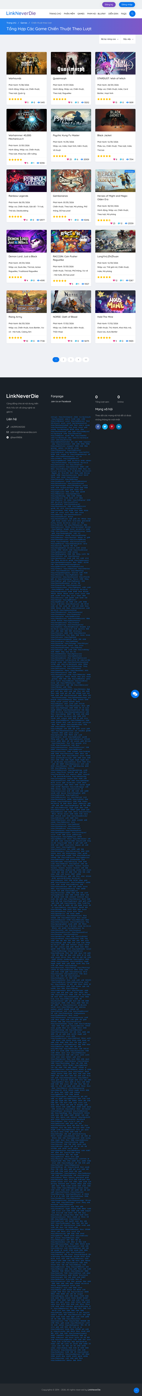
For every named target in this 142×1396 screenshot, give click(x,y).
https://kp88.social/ (74, 737)
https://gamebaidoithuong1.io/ (61, 832)
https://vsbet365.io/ (76, 961)
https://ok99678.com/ (58, 635)
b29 (77, 606)
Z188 (79, 639)
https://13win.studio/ (57, 967)
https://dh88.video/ (73, 726)
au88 (57, 691)
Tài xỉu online (86, 995)
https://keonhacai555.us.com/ (61, 932)
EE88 (83, 581)
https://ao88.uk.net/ (83, 855)
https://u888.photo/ (78, 679)
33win (76, 546)
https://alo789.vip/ (57, 1167)
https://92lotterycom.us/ (59, 672)
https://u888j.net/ (68, 681)
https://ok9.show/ (70, 762)
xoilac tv (67, 419)
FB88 (60, 679)
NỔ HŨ (86, 604)
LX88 (58, 918)
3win (82, 1121)
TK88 (74, 855)
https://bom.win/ (56, 546)
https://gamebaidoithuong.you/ (61, 562)
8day (68, 596)
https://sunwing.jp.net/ (58, 778)
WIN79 (58, 1190)
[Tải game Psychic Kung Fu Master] (71, 120)
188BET (57, 652)
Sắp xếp (127, 39)
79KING (67, 527)
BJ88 (68, 1034)
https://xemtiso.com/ (70, 1005)
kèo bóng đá (68, 1111)
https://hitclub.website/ (59, 463)
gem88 (53, 508)
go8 (66, 693)
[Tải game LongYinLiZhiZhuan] (115, 241)
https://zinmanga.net (66, 417)
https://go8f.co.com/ (57, 1123)
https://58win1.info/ (57, 930)
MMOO (71, 785)
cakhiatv (61, 448)
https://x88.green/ (57, 704)
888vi (57, 1117)
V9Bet (75, 1182)
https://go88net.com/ (75, 656)
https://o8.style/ (56, 600)
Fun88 (73, 419)
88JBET (71, 1065)
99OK (78, 1125)
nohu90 (53, 620)
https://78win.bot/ (71, 537)
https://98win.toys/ (83, 967)
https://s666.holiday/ (57, 870)
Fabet (58, 1186)
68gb (88, 689)
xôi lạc (77, 429)
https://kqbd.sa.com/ (66, 1204)
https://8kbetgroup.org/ (76, 1088)
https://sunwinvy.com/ (68, 1119)
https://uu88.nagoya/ (77, 787)
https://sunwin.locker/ (63, 444)
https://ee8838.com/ (62, 720)
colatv (70, 438)
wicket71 (60, 1009)
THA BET (59, 1136)
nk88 (81, 791)
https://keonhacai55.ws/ (80, 932)
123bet (79, 853)
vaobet (69, 500)
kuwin (87, 708)
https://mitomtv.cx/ (57, 926)
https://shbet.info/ (80, 633)
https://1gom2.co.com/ (74, 654)
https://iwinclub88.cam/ (71, 997)
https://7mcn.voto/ (57, 633)
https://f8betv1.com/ (68, 1130)
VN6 (52, 1067)
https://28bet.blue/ (57, 537)
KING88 (53, 918)
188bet (84, 1209)
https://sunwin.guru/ (57, 641)
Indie (120, 89)
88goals (54, 473)
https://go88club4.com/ (58, 552)
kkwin (75, 1001)
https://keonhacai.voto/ (58, 506)
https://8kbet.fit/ (56, 1090)
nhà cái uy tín (55, 423)
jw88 (52, 1171)
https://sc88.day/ (83, 650)
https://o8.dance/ (70, 1061)
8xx (81, 456)
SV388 (67, 1132)
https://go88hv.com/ (75, 749)
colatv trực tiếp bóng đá (59, 438)
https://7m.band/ (73, 623)
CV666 (89, 1161)
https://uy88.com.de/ (58, 795)
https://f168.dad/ (56, 687)
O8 (83, 708)
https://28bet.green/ (58, 986)
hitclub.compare (71, 853)
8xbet (76, 778)
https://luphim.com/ (57, 527)
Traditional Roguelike (28, 271)
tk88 (81, 575)
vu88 (82, 868)
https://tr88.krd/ (56, 1177)
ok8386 (69, 799)
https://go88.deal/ (57, 504)
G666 (57, 940)
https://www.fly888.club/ (78, 539)
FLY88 (66, 498)
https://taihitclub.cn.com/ (75, 566)
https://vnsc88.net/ (81, 681)
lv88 (81, 957)
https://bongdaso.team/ (59, 623)
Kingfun (85, 801)
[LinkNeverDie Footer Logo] (23, 395)
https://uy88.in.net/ (72, 795)
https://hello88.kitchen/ (58, 654)
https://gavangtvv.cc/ (58, 913)
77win (68, 635)
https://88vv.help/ (57, 1049)
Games (81, 13)
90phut (67, 670)
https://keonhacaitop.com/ (73, 514)
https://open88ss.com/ (73, 1194)
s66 (52, 897)
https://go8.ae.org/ (75, 972)
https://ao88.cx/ (56, 866)
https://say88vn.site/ (69, 847)
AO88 (84, 639)
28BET (56, 1005)
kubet (78, 419)
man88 (79, 1144)
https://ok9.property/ (65, 579)
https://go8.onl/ (74, 864)
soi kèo (76, 448)
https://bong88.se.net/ (71, 627)
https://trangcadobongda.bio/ (61, 573)
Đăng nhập (127, 4)
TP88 (65, 1067)
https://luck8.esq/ (74, 976)
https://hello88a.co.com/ (59, 770)
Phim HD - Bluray (96, 13)
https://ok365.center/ (74, 450)
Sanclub (75, 552)
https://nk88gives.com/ (72, 1165)
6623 (88, 1190)
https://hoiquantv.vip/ (58, 585)
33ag (83, 963)
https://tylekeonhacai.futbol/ (60, 442)
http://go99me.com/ (74, 928)
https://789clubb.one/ (74, 485)
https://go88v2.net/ (57, 895)
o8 (56, 579)
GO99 (84, 716)
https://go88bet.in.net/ (58, 839)
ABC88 (82, 895)
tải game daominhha (67, 487)
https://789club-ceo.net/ (59, 645)
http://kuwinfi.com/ (57, 1001)
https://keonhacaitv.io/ (58, 799)
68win (77, 745)
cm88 (70, 550)
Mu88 (63, 1190)
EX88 (75, 953)
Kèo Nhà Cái (55, 803)
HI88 (64, 1138)
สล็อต (85, 525)
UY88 (52, 787)
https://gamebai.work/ (58, 558)
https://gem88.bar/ (71, 452)
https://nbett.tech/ (57, 1165)
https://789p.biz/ (70, 967)
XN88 (59, 1022)
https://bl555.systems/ (58, 668)
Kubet (64, 789)
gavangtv (54, 448)
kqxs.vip (63, 793)
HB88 (73, 1107)
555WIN (87, 1113)
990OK (86, 1194)
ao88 (66, 598)
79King (78, 554)
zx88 (86, 1115)
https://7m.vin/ (61, 772)
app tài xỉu (81, 629)
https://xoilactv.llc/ (70, 903)
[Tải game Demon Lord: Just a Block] (27, 241)
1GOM (71, 473)
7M (75, 1105)
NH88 (71, 1132)
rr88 (86, 598)
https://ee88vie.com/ (78, 421)
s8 (73, 843)
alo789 (54, 878)
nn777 (76, 498)
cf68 (58, 891)
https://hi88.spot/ (57, 1111)
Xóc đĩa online (76, 471)
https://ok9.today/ (57, 1134)
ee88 (88, 758)
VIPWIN (53, 970)
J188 (72, 791)
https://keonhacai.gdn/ (58, 485)
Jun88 (72, 492)
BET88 (75, 880)
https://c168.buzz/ (60, 907)
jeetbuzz (54, 1009)
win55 (86, 893)
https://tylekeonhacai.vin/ (72, 620)
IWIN (71, 425)
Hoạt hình (109, 93)
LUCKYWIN (82, 1159)
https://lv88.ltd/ (60, 726)
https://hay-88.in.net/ (58, 774)
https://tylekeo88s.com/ (59, 876)
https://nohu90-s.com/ (73, 1022)
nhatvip (53, 853)
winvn (69, 820)
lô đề (75, 629)
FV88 (81, 814)
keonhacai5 (54, 1204)
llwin (52, 984)
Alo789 (72, 429)
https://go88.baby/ (72, 641)
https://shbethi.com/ (70, 569)
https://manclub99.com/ (59, 517)
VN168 (69, 751)
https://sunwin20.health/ (59, 1024)
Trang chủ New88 (73, 1167)
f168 (71, 546)
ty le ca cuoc (62, 471)
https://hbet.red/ (76, 797)
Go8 (82, 1125)
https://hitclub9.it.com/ (58, 780)
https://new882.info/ (72, 938)
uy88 (58, 664)
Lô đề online (61, 604)
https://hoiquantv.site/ (73, 585)
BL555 (65, 737)
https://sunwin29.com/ (58, 849)
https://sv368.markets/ (58, 990)
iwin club (74, 583)
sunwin (67, 421)
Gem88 (74, 1186)
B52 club (87, 473)
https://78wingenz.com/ (59, 674)
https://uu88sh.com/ (77, 1026)
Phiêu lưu (101, 146)
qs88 (74, 718)
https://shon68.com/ (57, 1209)
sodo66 (53, 822)
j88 (81, 805)
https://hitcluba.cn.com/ (77, 747)
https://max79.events (62, 1192)
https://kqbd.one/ (57, 627)
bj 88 (68, 791)
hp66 (52, 695)
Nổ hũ (85, 544)
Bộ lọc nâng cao (108, 39)
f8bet (74, 562)
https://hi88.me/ (56, 581)
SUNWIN (80, 699)
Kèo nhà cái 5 (86, 471)
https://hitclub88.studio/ (80, 816)
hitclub (75, 427)
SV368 (69, 920)
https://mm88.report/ (65, 801)
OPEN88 (79, 496)
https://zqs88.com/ (57, 1061)
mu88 (62, 693)
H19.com (63, 957)
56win (84, 1213)
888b (63, 988)
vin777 (66, 1182)
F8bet (68, 608)
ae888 (88, 529)
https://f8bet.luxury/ (57, 1194)
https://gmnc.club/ (57, 735)
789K (61, 1084)
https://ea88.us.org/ (57, 953)
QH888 (64, 928)
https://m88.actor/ (57, 812)
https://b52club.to (80, 689)
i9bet (82, 523)
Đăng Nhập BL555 (84, 1117)
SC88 (77, 635)
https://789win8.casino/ (72, 706)
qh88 (69, 729)
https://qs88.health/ (78, 949)
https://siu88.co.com (66, 970)
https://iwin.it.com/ (74, 826)
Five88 (68, 1186)
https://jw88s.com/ (61, 995)
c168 (82, 604)
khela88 (66, 1009)
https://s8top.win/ (74, 1096)
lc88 (85, 957)
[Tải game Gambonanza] (71, 180)
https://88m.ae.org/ (70, 862)
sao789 (57, 596)
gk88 (52, 716)
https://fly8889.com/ (58, 602)
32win (68, 980)
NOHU (75, 911)
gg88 (66, 972)
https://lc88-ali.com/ (57, 818)
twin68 (79, 783)
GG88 (57, 487)
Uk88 (89, 1186)
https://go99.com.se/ (71, 974)
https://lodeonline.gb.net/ (73, 544)
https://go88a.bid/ (74, 824)
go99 (52, 691)
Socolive (78, 986)
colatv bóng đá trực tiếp (64, 440)
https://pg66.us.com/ (57, 492)
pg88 (86, 1105)
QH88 (67, 1051)
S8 (78, 718)
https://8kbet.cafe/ (78, 920)
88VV (85, 772)
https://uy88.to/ (78, 959)
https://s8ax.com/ (57, 1144)
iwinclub (85, 485)
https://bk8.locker (69, 1136)
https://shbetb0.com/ (63, 571)
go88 (85, 427)
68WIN (70, 803)
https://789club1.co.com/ (59, 618)
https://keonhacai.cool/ (70, 577)
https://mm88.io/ (56, 458)
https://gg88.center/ (69, 600)
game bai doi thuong (79, 1134)
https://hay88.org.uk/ (70, 901)
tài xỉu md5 (59, 1213)
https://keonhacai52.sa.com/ (60, 1206)
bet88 (83, 460)
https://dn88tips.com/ (78, 1053)
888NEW (59, 710)
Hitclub (76, 490)
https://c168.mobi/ (57, 1146)
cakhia (80, 664)
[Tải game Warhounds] (27, 63)
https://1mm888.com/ (58, 1198)
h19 (65, 500)
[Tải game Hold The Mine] (115, 301)
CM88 (52, 531)
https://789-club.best (80, 839)
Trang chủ (55, 13)
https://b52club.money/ (77, 531)
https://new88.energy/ (59, 951)
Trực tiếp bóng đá (63, 429)
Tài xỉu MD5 (65, 473)
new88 (63, 884)
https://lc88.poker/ (57, 1173)
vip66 (69, 431)
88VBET (77, 1115)
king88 (62, 1019)
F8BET (73, 874)
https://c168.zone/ (73, 756)
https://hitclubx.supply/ (59, 697)
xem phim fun (80, 529)
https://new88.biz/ (57, 510)
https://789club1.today (79, 776)
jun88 (67, 589)
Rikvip (76, 473)
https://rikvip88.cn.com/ (80, 1011)
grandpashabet (75, 859)
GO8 (60, 1086)
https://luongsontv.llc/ (63, 745)
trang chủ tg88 (62, 843)
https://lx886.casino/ (70, 1044)
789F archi (76, 1127)
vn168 (57, 760)
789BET (80, 562)
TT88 (81, 974)
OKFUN (65, 1065)
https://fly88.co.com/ (58, 685)
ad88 (64, 1034)
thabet (79, 596)
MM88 (83, 444)
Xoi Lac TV (72, 1121)
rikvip (70, 427)
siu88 (76, 598)
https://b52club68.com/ (58, 658)
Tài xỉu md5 (64, 1080)
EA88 (64, 803)
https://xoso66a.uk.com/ (59, 1038)
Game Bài (70, 772)
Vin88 (68, 816)
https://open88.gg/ (61, 1113)
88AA (69, 955)
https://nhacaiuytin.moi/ (75, 625)
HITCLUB (81, 704)
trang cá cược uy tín (66, 629)
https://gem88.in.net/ (58, 936)
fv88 (82, 1115)
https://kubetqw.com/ (62, 882)
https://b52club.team (78, 608)
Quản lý (21, 93)
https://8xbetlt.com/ (57, 660)
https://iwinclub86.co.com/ (76, 618)
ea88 (83, 1169)
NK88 (66, 691)
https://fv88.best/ (57, 1121)
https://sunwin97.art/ (58, 467)
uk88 (57, 631)
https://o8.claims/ (83, 1061)
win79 (67, 512)
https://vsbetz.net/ (63, 961)
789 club (60, 814)
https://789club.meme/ (58, 1017)
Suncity (88, 1138)
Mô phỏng (78, 206)
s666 (58, 872)
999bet (88, 943)
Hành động (14, 89)
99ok (72, 743)
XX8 (66, 872)
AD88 (70, 872)
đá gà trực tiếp (70, 870)
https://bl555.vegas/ (68, 1202)
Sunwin (72, 529)
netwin (54, 1163)
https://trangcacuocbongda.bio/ (61, 639)
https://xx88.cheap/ (76, 1196)
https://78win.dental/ (58, 1155)
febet (61, 1092)
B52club (85, 591)
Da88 (79, 1186)
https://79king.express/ (58, 450)
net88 (78, 548)
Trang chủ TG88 (69, 1152)
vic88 (67, 945)
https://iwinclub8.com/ (71, 934)
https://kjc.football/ (77, 527)
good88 (58, 1028)
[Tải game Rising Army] (27, 301)
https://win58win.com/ (58, 1125)
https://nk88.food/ (74, 1038)
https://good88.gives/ (72, 805)
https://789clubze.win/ (75, 525)
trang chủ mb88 (69, 841)
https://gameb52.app (75, 770)
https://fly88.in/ (72, 907)
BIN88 (53, 454)
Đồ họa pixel (64, 210)
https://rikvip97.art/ (76, 465)
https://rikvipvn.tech (76, 1192)
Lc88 (87, 712)
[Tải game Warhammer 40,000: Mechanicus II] (27, 120)
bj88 (52, 579)
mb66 (88, 593)
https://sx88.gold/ (57, 729)
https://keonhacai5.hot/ (73, 830)
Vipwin (86, 814)
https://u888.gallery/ (74, 793)
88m (65, 1100)
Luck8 (89, 587)
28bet (81, 807)
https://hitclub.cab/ (57, 643)
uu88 (75, 533)
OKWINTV (73, 945)
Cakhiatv (68, 1057)
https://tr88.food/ (57, 1011)
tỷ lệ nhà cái (87, 722)
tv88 (66, 930)
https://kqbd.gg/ (56, 943)
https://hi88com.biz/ (61, 807)
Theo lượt (13, 93)
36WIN (84, 899)
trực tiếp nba (69, 448)
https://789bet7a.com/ (58, 820)
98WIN (68, 949)
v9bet (82, 429)
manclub (53, 550)
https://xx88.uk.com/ (68, 857)
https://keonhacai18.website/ (60, 583)
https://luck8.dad (84, 751)
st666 (67, 947)
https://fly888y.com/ (69, 837)
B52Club (59, 620)
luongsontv (70, 446)
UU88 (78, 714)
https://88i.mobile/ (57, 862)
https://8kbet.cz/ (62, 1088)
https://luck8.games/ (58, 978)
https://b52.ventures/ (73, 851)
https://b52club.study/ (74, 666)
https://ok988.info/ (58, 589)
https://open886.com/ (73, 494)
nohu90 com (60, 1109)
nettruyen (54, 417)
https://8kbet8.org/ (77, 571)
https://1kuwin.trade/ (58, 893)
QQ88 (80, 905)
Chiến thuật (34, 89)
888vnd (62, 1117)
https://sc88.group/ (79, 500)
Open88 (82, 785)
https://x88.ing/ (61, 714)
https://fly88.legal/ (62, 708)
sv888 (76, 999)
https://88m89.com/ (73, 1150)
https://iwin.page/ (70, 643)
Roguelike (66, 93)
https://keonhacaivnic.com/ (65, 731)
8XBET (53, 749)
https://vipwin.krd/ (83, 1175)
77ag (87, 922)
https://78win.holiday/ (62, 1063)
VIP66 (65, 433)
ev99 (65, 729)
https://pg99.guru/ (70, 1173)
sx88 (56, 1171)
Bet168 (71, 510)
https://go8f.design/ (82, 780)
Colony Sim (26, 332)
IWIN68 (53, 664)
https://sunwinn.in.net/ (58, 751)
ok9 (89, 454)
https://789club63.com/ (58, 828)
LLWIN (84, 554)
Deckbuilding (22, 210)
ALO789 (86, 562)
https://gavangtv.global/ (59, 924)
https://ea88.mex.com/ (58, 797)
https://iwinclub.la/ (58, 419)
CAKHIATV (72, 897)
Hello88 (76, 895)
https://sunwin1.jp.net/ (79, 832)
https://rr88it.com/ (57, 525)
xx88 (76, 442)
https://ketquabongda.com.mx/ (74, 712)
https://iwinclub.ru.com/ (69, 475)
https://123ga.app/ (72, 988)
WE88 (81, 778)
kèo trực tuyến (76, 722)
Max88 (88, 531)
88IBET (69, 714)
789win (53, 477)
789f (67, 810)
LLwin (85, 797)
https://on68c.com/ (72, 884)
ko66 (60, 901)
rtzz (56, 1086)
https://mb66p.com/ (83, 431)
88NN (76, 970)
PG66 (86, 799)
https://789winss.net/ (71, 1159)
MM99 (87, 959)
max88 (53, 475)
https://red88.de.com (58, 982)
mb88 (88, 691)
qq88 (63, 783)
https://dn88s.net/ (62, 864)
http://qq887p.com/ (70, 1098)
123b (73, 693)
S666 (82, 849)
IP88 (79, 1213)
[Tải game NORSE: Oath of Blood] (71, 301)
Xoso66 (67, 436)
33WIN (78, 702)
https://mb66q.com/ (57, 436)
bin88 (52, 487)
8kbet (53, 469)
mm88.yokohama (79, 1013)
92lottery (72, 1177)
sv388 (83, 419)
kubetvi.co (73, 774)
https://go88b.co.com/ (72, 616)
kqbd (76, 512)
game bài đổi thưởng (64, 776)
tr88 (63, 853)
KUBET (88, 1150)
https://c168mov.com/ (81, 685)
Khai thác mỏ (125, 327)
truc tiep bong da (85, 417)
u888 (69, 679)
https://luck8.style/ (71, 965)
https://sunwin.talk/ (57, 490)
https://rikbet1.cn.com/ (79, 658)
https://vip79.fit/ (84, 452)
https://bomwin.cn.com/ (59, 656)
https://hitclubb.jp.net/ (58, 614)
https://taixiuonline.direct (59, 886)
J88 (71, 741)
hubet (84, 758)
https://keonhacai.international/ (78, 662)
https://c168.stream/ (75, 1030)
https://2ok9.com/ (57, 556)
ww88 (53, 722)
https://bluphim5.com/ (58, 446)
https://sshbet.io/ (56, 569)
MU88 (86, 573)
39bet (53, 889)
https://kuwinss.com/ (77, 1051)
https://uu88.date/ (81, 936)
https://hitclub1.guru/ (58, 851)
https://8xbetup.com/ (73, 1198)
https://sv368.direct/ (57, 421)
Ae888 (74, 820)
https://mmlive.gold (70, 695)
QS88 (66, 633)
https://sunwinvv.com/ (58, 791)
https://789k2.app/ (57, 1142)
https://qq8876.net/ (57, 706)
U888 (67, 685)
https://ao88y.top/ (68, 1163)
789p (86, 992)
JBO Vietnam (86, 1109)
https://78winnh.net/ (75, 433)
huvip (52, 999)
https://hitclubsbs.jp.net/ (72, 504)
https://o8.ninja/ (56, 577)
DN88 (57, 753)
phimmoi (59, 1073)
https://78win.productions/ (59, 1032)
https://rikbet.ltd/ (73, 463)
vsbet (52, 631)
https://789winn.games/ (59, 1096)
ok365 (53, 940)
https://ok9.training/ (57, 1030)
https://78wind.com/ (57, 575)
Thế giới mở (112, 267)
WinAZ (84, 1040)
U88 (79, 924)
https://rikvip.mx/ (62, 749)
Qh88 (87, 766)
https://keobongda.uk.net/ (68, 1078)
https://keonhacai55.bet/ (59, 427)
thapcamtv (87, 442)
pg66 (83, 986)
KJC (77, 456)
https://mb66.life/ (81, 436)
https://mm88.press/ (58, 481)
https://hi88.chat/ (76, 647)
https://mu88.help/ (62, 541)
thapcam (78, 845)
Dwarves (101, 332)
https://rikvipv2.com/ (74, 828)
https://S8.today (56, 909)
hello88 (53, 988)
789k (57, 724)
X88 (79, 995)
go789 (87, 1177)
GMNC (59, 550)
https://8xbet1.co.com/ (58, 916)
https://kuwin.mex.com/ (59, 1071)
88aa (79, 909)
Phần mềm (69, 13)
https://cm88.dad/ (73, 477)
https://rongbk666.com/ (58, 460)
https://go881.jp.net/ (57, 544)
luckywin (53, 801)
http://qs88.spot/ (56, 1044)
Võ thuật (57, 150)
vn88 (80, 772)
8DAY (67, 1184)
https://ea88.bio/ (56, 666)
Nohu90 (65, 550)
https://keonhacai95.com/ (59, 519)
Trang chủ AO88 (56, 1161)
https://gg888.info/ (57, 1094)
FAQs (123, 13)
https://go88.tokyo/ (71, 479)
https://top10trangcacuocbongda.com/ (67, 564)
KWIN (58, 1007)
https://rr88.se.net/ (62, 469)
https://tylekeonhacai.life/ (73, 508)
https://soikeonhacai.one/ (59, 747)
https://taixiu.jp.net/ (57, 616)
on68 (57, 845)
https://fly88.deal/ (70, 637)
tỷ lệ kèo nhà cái (70, 660)
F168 (52, 560)
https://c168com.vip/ (57, 1046)
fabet (62, 631)
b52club (59, 523)
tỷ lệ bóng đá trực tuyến (64, 758)
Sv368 (73, 496)
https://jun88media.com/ (59, 1015)
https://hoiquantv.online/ (59, 587)
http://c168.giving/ (61, 768)
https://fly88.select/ (71, 575)
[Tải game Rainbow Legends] (27, 180)
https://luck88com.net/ (80, 1111)
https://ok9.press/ (57, 650)
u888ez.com (82, 803)
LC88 (82, 714)
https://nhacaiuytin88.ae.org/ (65, 889)
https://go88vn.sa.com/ (58, 566)
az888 (73, 849)
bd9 (77, 1009)
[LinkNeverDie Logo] (21, 13)
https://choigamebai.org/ (78, 454)
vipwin (59, 853)
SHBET (82, 467)
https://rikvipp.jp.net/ (74, 614)
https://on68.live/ (60, 984)
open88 (82, 492)
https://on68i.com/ (57, 880)
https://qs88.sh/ (83, 1078)
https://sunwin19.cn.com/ (76, 483)
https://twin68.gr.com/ (58, 920)
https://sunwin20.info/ (58, 980)
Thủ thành (113, 327)
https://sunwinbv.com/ (58, 1217)
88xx (61, 691)
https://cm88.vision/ (57, 535)
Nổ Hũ (85, 972)
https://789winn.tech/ (58, 1055)
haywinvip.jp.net (56, 837)
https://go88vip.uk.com (58, 1150)
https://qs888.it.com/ (58, 1036)
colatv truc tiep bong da (80, 438)
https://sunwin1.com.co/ (58, 824)
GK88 (85, 1028)
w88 (66, 739)
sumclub (65, 702)
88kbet (58, 1053)
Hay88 (53, 710)
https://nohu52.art (85, 812)
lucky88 (68, 855)
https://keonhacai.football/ (60, 425)
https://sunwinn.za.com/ (78, 541)
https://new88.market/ (78, 535)
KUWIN (69, 911)
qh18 (62, 992)
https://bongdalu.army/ (58, 625)
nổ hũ (67, 490)
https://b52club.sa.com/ (59, 483)
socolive (53, 429)
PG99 (81, 490)
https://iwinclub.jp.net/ (75, 612)
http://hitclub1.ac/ (56, 934)
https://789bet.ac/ (72, 1069)
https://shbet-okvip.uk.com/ (60, 922)
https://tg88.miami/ (81, 1065)
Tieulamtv (71, 866)
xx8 (60, 1034)
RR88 (80, 442)
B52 (58, 508)
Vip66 (73, 431)
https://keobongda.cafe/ (64, 533)
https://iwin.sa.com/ (57, 479)
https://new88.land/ (57, 938)
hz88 (73, 745)
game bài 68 (80, 1177)
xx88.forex (82, 1007)
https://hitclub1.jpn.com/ (59, 826)
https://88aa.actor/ (62, 531)
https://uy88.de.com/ (76, 739)
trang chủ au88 (81, 841)
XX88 (73, 444)
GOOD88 (54, 1148)
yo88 (80, 602)
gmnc (83, 677)
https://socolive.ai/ (75, 930)
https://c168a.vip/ (56, 1215)
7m (68, 454)
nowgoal (63, 454)
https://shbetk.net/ (57, 670)
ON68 (75, 801)
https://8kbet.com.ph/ (68, 918)
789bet (85, 664)
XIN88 (71, 995)
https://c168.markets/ (74, 668)
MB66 (72, 436)
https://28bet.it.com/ (58, 1069)
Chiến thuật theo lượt (41, 22)
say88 (71, 807)
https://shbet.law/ (84, 569)
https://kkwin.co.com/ (58, 810)
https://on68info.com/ (77, 922)
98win (83, 706)
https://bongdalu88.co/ (58, 548)
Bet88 (71, 498)
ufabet (76, 417)
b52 (72, 442)
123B (52, 768)
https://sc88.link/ (78, 799)
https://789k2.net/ (68, 1007)
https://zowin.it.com (73, 789)
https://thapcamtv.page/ (76, 1200)
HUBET (54, 959)
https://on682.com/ (71, 891)
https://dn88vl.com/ (81, 1140)
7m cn (71, 1179)
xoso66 (87, 425)
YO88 (52, 1190)
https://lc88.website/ (58, 859)
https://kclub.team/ (72, 467)
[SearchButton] (132, 14)
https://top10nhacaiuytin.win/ (65, 456)
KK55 (86, 670)
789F (69, 940)
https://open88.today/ (58, 496)
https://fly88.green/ (73, 581)
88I (78, 660)
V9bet (72, 512)
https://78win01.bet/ (77, 670)
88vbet (58, 1040)
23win (76, 510)
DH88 (84, 1107)
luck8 (84, 693)
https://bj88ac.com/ (63, 822)
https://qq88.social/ (73, 1138)
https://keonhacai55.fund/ (71, 710)
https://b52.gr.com (57, 1179)
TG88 (70, 766)
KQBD (66, 1092)
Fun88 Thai (86, 903)
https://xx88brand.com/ (79, 481)
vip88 (80, 1182)
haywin (58, 847)
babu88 (72, 1009)
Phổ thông (76, 270)
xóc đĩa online (58, 762)
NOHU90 (72, 702)
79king (57, 560)
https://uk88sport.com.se (75, 982)
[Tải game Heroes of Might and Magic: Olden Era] (115, 180)
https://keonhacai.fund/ (59, 431)
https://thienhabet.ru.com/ (60, 539)
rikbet (53, 731)
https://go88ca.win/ (57, 1157)
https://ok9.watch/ (57, 637)
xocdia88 (75, 751)
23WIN (84, 783)
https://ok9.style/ (77, 990)
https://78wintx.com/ (72, 604)
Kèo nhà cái (68, 716)
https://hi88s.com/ (57, 498)
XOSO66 (56, 897)
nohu (62, 739)
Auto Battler (34, 327)
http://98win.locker (66, 1175)
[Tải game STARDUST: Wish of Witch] (115, 63)
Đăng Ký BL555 (78, 1113)
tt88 (83, 691)
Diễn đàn (113, 13)
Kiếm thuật (82, 146)
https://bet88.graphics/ (58, 554)
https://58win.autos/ (67, 753)
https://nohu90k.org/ (71, 1142)
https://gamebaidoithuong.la (77, 697)
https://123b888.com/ (78, 720)
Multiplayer (129, 171)
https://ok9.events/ (57, 598)
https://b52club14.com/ (58, 911)
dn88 (73, 780)
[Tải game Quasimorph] (71, 63)
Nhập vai (24, 89)
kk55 (71, 984)
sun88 (85, 1182)
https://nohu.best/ (57, 974)
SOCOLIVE (80, 897)
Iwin (56, 512)
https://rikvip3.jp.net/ (58, 830)
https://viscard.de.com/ (75, 951)
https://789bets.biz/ (79, 674)
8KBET (80, 774)
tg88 (57, 683)
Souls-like (22, 267)
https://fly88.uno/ (57, 500)
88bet (64, 741)
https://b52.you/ (83, 643)
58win (87, 606)
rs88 (59, 928)
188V (86, 907)
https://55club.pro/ (57, 785)
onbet (53, 874)
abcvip (56, 1092)
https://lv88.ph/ (78, 1071)
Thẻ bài (100, 150)
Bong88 (66, 529)
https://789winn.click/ (71, 1049)
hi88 (71, 1146)
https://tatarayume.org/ (75, 1017)
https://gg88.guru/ (58, 677)
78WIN (77, 947)
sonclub (75, 1148)
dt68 (52, 502)
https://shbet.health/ (58, 743)
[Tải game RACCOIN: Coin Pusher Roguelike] (71, 241)
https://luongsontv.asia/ (59, 1200)
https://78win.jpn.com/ (58, 1059)
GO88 (88, 500)
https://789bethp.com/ (67, 683)
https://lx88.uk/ (70, 1109)
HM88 (76, 785)
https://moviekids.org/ (64, 699)
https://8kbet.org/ (57, 514)
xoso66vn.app (68, 959)
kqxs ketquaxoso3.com (79, 423)
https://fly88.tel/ (57, 529)
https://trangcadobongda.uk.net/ (62, 689)
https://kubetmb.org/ (66, 1013)
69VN (65, 1103)
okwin (68, 1053)
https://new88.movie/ (80, 550)
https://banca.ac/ (74, 556)
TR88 (83, 1003)
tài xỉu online (77, 521)
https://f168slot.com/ (57, 494)
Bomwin (70, 517)
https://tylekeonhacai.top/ (68, 610)
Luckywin (64, 718)
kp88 (67, 1123)
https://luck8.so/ (56, 737)
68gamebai (65, 787)
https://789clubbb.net (69, 1188)
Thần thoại (58, 332)
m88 (81, 893)
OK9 (77, 558)
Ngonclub (66, 546)
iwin (59, 473)
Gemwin (70, 645)
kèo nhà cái (76, 460)
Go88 (57, 454)
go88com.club (76, 834)
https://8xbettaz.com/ (72, 764)
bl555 (64, 722)
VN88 (70, 978)
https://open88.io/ (58, 1082)
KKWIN (68, 1040)
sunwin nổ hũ (69, 845)
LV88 (72, 1019)
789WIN (54, 928)
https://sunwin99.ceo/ (71, 502)
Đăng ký (109, 4)
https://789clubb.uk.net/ (59, 612)
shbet (66, 704)
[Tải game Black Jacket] (115, 120)
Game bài (75, 573)
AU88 (56, 841)
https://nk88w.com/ (66, 999)
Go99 (82, 764)
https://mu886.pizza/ (78, 882)
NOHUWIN (61, 1184)
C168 (73, 554)
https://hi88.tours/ (74, 899)
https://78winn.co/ (57, 1159)
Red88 (63, 1186)
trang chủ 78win (68, 1215)
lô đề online (59, 716)
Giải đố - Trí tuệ (36, 206)
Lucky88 (73, 1028)
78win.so (75, 579)
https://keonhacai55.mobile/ (60, 647)
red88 (63, 945)
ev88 (75, 602)
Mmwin (69, 839)
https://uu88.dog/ (85, 1024)
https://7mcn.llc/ (84, 577)
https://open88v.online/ (74, 724)
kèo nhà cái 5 (76, 878)
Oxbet (84, 1186)
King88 (71, 1080)
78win (88, 421)
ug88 (78, 849)
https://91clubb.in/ (61, 766)
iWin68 (79, 837)
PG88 (66, 510)
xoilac (53, 444)
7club (70, 1182)
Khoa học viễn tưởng (27, 154)
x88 (67, 602)
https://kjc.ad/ (55, 1003)
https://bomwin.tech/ (58, 465)
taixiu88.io (81, 731)
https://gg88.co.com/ (79, 506)
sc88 (65, 556)
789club (83, 519)
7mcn (69, 471)
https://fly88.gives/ (74, 587)
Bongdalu (83, 627)
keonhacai (55, 733)
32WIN (74, 1040)
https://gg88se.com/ (83, 857)
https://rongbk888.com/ (71, 458)
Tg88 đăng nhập (78, 766)
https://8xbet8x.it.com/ (74, 916)
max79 (86, 982)
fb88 (87, 629)
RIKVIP (80, 475)
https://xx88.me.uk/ (57, 452)
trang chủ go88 (60, 855)
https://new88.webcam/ (59, 591)
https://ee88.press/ (84, 1173)
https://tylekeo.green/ (81, 560)
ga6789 (71, 598)
